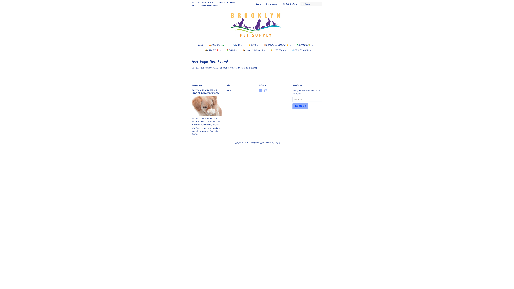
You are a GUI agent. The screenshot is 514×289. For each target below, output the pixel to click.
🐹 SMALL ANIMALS (253, 50)
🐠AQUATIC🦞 (212, 50)
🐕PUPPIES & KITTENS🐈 (277, 45)
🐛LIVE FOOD (278, 50)
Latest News (197, 85)
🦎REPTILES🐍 (304, 45)
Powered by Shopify (272, 142)
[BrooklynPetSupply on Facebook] (260, 91)
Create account (272, 4)
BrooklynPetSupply (256, 142)
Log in (258, 4)
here (235, 68)
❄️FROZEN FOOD (301, 50)
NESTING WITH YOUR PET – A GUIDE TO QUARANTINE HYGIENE (205, 92)
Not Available (291, 4)
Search (228, 90)
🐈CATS (252, 45)
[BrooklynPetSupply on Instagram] (265, 91)
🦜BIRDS (231, 50)
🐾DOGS (237, 45)
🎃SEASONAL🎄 (217, 45)
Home (200, 45)
